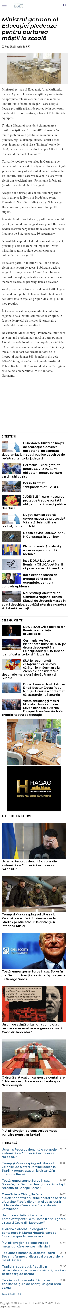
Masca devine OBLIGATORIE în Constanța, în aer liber (44, 534)
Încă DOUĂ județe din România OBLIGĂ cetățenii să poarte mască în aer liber (44, 564)
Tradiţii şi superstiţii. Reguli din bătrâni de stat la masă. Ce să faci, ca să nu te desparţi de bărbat (34, 1270)
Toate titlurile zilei (11, 1294)
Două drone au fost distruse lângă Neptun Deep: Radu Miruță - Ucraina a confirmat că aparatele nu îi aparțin (44, 689)
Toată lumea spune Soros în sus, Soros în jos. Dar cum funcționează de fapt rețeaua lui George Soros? (33, 975)
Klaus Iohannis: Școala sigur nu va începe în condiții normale (43, 550)
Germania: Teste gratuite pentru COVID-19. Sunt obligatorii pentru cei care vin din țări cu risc (32, 470)
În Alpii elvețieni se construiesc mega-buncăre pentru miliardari (30, 1132)
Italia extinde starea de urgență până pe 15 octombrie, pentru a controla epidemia (30, 580)
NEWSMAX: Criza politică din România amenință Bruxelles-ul (44, 630)
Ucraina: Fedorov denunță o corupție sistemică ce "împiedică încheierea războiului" (29, 865)
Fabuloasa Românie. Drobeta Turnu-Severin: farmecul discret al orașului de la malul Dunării (32, 1256)
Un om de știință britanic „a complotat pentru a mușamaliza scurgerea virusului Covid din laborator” (32, 1028)
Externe (26, 816)
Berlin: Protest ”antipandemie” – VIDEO (41, 485)
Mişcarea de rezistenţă (34, 5)
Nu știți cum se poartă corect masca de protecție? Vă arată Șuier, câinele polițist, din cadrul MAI (33, 520)
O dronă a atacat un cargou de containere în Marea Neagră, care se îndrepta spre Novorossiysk (33, 1081)
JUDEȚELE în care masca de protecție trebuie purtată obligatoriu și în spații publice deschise (34, 502)
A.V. (28, 46)
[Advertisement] (34, 406)
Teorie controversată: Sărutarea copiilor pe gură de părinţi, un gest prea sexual (31, 1284)
